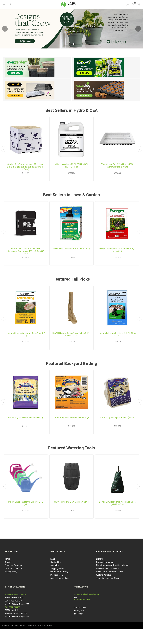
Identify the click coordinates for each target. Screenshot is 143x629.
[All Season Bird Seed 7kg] (26, 392)
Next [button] (138, 29)
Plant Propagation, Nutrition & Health (112, 565)
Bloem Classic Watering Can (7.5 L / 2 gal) (25, 503)
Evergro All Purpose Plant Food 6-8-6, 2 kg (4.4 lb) (117, 249)
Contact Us (55, 562)
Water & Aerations (104, 575)
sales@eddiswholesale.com (86, 594)
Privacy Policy (11, 572)
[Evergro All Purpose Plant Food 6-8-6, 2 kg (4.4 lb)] (117, 223)
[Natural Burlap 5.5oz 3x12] (71, 308)
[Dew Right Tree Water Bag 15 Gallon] (117, 477)
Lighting (99, 559)
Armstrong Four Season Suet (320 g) (71, 417)
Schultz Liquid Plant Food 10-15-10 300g (71, 248)
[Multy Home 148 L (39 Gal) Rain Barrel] (71, 477)
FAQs (52, 559)
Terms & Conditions (13, 568)
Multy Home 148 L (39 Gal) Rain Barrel (71, 502)
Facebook (78, 614)
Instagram (79, 610)
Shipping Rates (57, 568)
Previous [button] (5, 29)
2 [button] (73, 44)
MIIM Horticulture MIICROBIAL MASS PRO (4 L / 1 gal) (72, 165)
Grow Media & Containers (107, 568)
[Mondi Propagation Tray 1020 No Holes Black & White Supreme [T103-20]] (117, 139)
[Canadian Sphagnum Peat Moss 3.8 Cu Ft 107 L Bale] (26, 223)
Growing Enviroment (105, 562)
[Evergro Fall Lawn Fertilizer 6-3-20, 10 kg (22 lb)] (117, 308)
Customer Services (13, 565)
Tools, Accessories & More (108, 578)
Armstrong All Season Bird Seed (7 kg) (25, 417)
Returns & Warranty (59, 572)
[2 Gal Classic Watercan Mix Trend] (26, 477)
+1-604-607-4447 (82, 599)
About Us (54, 565)
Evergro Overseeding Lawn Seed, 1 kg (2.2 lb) (26, 334)
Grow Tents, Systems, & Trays (109, 572)
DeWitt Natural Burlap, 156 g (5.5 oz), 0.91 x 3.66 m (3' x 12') (72, 334)
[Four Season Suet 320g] (71, 392)
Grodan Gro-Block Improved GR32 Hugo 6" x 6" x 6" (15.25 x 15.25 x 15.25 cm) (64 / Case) (25, 167)
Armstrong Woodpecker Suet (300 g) (117, 417)
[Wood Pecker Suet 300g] (117, 392)
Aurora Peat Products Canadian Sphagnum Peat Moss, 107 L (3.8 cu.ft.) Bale (26, 251)
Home (7, 559)
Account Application (59, 578)
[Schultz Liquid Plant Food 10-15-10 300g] (71, 223)
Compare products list (139, 4)
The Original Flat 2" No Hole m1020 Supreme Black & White (117, 165)
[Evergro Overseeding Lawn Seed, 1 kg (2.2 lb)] (26, 308)
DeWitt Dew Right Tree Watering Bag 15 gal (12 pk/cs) (117, 503)
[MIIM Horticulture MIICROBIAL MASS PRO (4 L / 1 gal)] (71, 139)
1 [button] (69, 44)
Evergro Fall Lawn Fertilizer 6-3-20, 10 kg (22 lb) (117, 334)
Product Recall (57, 575)
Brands (8, 562)
